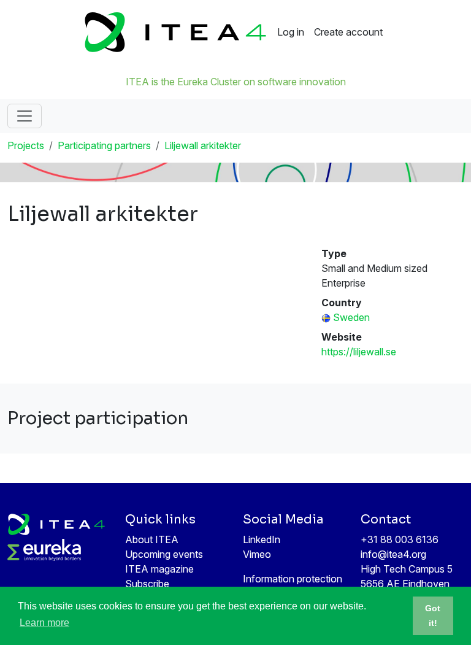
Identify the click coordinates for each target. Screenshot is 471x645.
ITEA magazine (159, 569)
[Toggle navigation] (24, 116)
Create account (348, 32)
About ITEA (151, 539)
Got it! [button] (432, 615)
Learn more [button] (44, 622)
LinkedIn (261, 539)
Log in (290, 32)
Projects (25, 145)
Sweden (351, 317)
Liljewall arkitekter (202, 145)
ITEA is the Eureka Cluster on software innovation (236, 81)
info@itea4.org (393, 554)
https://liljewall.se (358, 352)
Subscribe (147, 583)
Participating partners (104, 145)
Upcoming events (164, 554)
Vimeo (257, 554)
